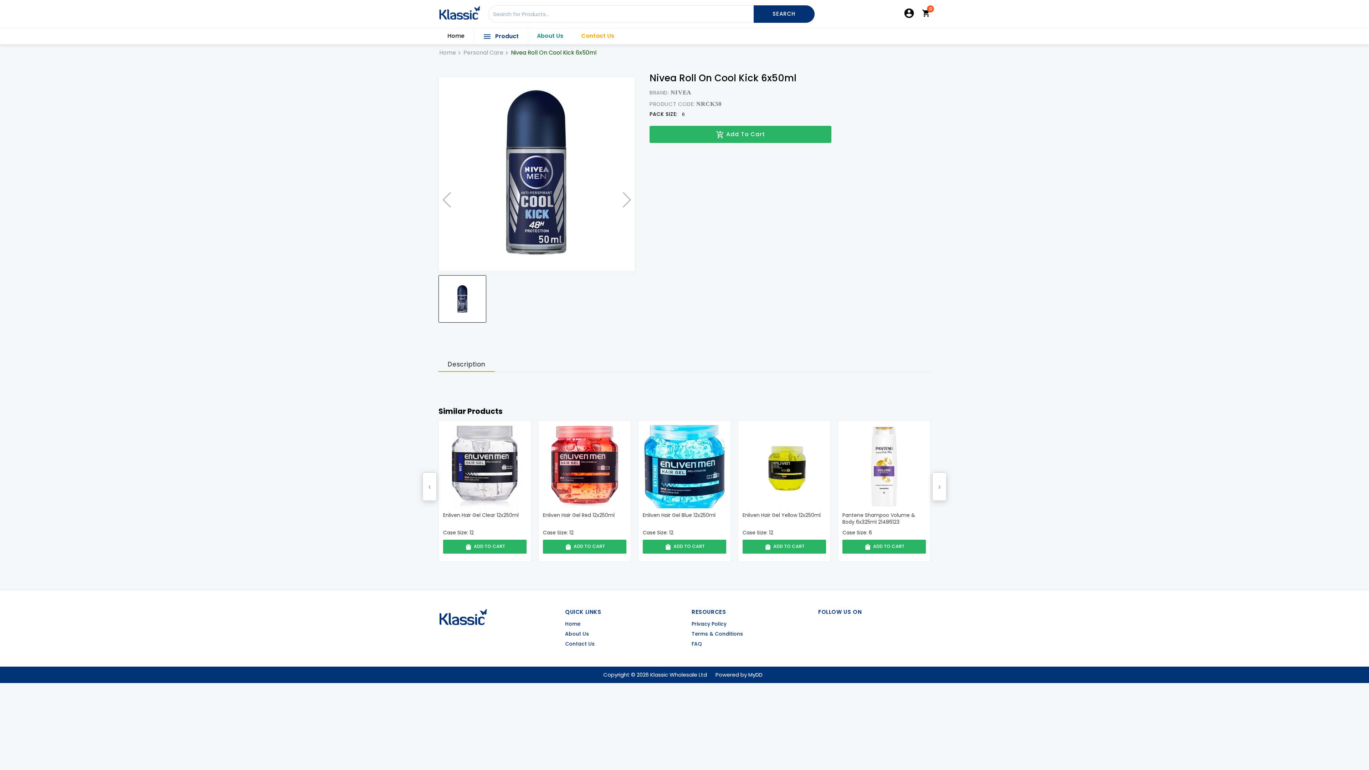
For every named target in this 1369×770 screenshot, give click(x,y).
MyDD (755, 674)
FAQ (697, 644)
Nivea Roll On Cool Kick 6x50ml (553, 53)
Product (501, 36)
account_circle (909, 13)
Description (467, 364)
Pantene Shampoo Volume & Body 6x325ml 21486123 (779, 519)
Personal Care (483, 53)
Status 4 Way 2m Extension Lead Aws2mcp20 (883, 519)
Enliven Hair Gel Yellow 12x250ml (682, 515)
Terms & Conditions (717, 634)
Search (784, 13)
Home (456, 36)
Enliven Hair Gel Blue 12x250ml (579, 515)
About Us (550, 36)
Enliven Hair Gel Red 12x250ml (479, 515)
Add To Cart (740, 134)
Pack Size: (663, 114)
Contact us (580, 644)
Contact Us (597, 36)
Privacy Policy (709, 624)
